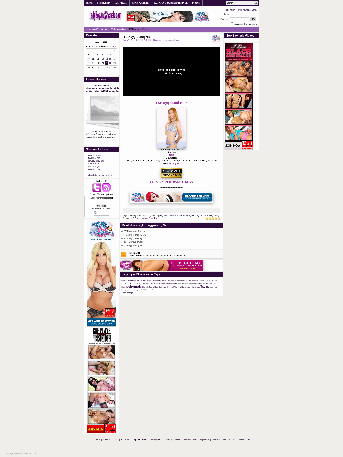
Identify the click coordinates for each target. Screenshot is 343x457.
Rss (116, 440)
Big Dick (200, 215)
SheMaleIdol (163, 287)
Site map (125, 440)
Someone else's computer (245, 24)
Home (97, 440)
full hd (208, 280)
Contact (106, 440)
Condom (178, 280)
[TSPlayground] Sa (133, 245)
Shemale (208, 215)
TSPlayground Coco (133, 242)
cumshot (186, 280)
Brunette (162, 280)
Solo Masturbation (182, 215)
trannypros (125, 290)
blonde (149, 280)
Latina (165, 283)
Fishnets (202, 280)
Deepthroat (194, 280)
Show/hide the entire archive (100, 175)
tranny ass (214, 287)
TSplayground (162, 215)
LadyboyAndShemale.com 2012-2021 (21, 454)
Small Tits (153, 218)
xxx (154, 290)
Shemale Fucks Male (150, 287)
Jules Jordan (238, 440)
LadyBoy (144, 218)
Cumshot (126, 218)
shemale (135, 286)
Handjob (214, 280)
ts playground (137, 290)
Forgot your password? (247, 10)
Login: (226, 14)
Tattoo (194, 287)
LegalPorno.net (189, 440)
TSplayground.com (170, 40)
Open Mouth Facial (192, 283)
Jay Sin (176, 163)
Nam (171, 155)
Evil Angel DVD (156, 440)
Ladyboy (159, 283)
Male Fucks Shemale (176, 283)
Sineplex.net (203, 440)
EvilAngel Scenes (172, 440)
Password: (225, 19)
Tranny (216, 215)
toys (198, 287)
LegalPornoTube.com (221, 440)
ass (131, 280)
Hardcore (125, 283)
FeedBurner (107, 209)
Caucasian (171, 280)
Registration (230, 10)
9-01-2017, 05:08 (143, 40)
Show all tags (127, 293)
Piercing (202, 283)
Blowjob (155, 280)
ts (130, 290)
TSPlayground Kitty (133, 238)
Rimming (209, 283)
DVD (249, 440)
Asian (171, 215)
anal (123, 280)
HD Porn (135, 218)
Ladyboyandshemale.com (105, 15)
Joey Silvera (150, 283)
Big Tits (143, 280)
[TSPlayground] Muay (134, 231)
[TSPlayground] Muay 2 (135, 235)
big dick (136, 280)
